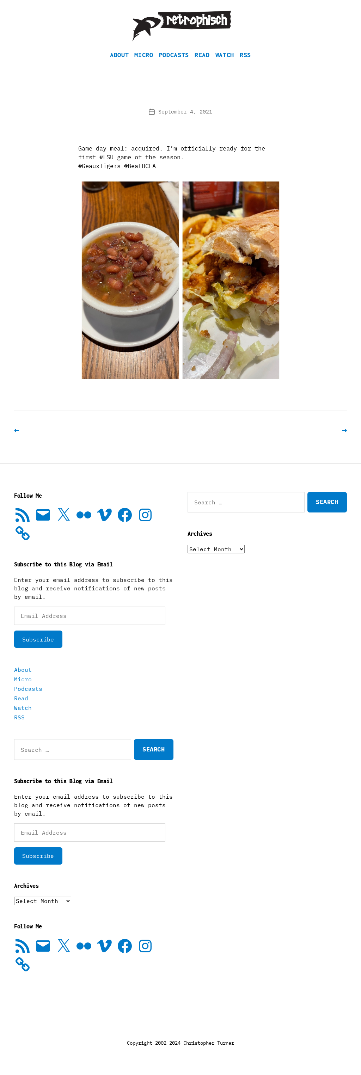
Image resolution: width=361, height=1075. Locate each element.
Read (202, 55)
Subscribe (38, 639)
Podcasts (174, 55)
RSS (245, 55)
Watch (224, 55)
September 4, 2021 (185, 111)
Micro (143, 55)
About (119, 55)
